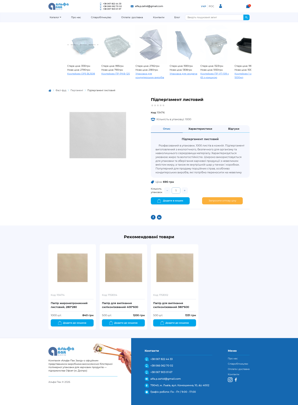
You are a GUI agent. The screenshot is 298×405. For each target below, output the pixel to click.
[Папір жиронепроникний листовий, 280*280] (72, 268)
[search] (246, 17)
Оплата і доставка (132, 17)
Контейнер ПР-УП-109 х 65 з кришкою (204, 75)
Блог (177, 17)
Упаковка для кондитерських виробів (139, 75)
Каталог (54, 17)
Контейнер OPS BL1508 (70, 73)
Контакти (158, 17)
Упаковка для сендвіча (173, 73)
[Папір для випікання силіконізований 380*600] (174, 268)
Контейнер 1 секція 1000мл (235, 75)
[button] (248, 6)
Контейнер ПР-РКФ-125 (105, 73)
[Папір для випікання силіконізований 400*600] (123, 268)
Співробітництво (101, 17)
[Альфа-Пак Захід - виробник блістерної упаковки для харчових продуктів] (58, 6)
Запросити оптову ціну (222, 200)
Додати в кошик (172, 200)
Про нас (76, 17)
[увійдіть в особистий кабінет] (220, 6)
